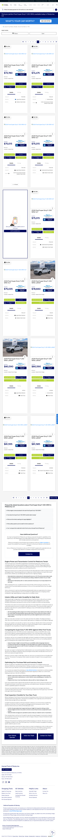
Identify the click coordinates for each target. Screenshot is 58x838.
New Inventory (18, 791)
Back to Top (54, 497)
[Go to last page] (56, 42)
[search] (56, 5)
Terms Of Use (21, 836)
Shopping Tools (7, 788)
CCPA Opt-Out (44, 836)
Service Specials (33, 797)
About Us (45, 793)
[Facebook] (3, 782)
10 (50, 41)
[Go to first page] (23, 42)
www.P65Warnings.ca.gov (15, 811)
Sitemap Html (32, 836)
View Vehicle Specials (12, 736)
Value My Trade (32, 791)
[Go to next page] (53, 42)
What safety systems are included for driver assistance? (20, 523)
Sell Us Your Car (33, 793)
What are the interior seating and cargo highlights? (19, 519)
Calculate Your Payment (9, 83)
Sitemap (26, 836)
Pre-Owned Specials (7, 799)
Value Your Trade (29, 735)
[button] (7, 46)
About (45, 788)
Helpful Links (33, 788)
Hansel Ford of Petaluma (7, 836)
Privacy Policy (15, 836)
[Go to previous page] (26, 42)
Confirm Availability (21, 86)
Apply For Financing (6, 791)
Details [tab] (11, 92)
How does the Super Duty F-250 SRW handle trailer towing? (21, 515)
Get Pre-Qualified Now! (15, 231)
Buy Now (21, 83)
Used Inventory (19, 793)
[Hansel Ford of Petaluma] (5, 4)
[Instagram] (6, 782)
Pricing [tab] (19, 92)
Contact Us (29, 554)
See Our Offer (45, 21)
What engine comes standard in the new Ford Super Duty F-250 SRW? (24, 510)
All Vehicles (19, 788)
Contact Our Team (45, 735)
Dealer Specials (5, 795)
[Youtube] (9, 782)
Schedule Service (33, 795)
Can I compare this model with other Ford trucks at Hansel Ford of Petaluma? (25, 528)
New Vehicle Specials (7, 797)
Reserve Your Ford (6, 793)
